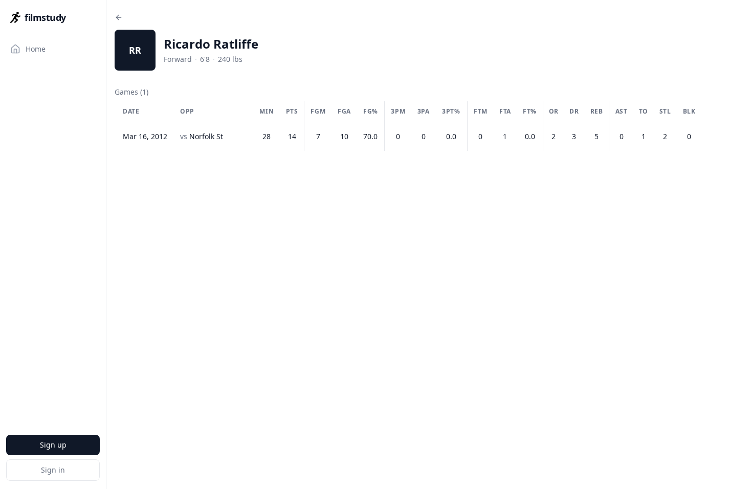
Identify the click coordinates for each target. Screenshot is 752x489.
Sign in (53, 470)
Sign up (53, 445)
